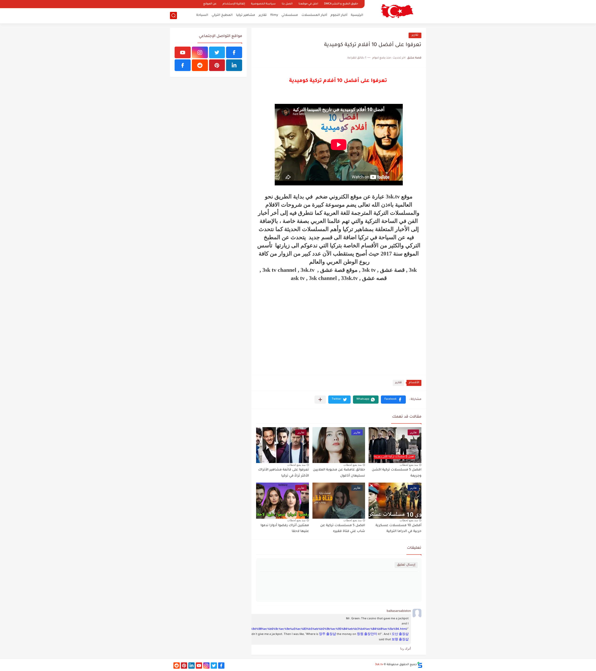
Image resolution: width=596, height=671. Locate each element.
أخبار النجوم (339, 15)
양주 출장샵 (327, 634)
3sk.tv (379, 664)
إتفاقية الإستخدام (234, 4)
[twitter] (217, 52)
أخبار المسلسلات (314, 15)
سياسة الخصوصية (263, 4)
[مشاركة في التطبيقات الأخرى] (320, 399)
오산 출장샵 (400, 634)
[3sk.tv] (397, 11)
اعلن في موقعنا (308, 4)
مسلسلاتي (289, 15)
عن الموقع (210, 4)
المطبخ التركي (222, 15)
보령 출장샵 (400, 639)
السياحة (202, 15)
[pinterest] (217, 65)
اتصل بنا (287, 4)
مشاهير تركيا (245, 15)
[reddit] (200, 65)
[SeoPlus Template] (420, 665)
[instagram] (200, 52)
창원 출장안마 (367, 634)
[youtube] (183, 52)
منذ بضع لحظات (409, 465)
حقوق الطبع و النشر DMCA (341, 4)
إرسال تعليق (406, 565)
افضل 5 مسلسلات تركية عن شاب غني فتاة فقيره (342, 529)
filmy (274, 15)
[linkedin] (234, 65)
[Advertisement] (338, 326)
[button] (393, 399)
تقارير (263, 15)
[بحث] (173, 15)
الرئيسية (357, 15)
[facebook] (234, 52)
